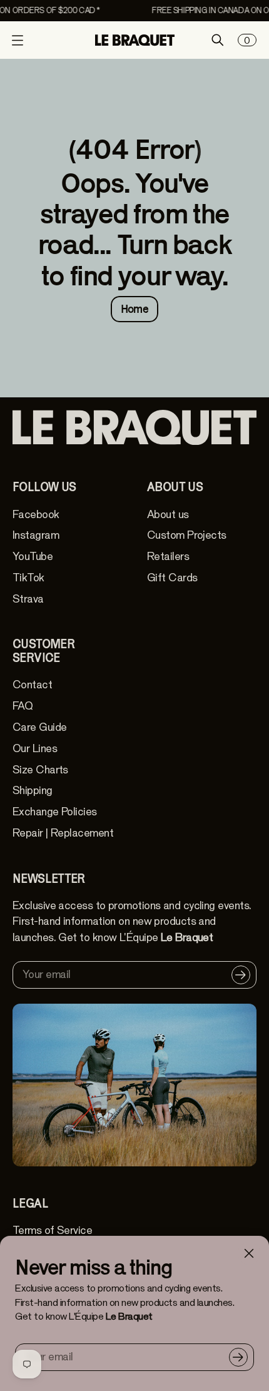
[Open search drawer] (217, 40)
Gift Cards (172, 578)
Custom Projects (186, 535)
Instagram (36, 535)
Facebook (36, 514)
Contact (32, 685)
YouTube (33, 556)
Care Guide (39, 727)
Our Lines (35, 748)
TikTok (28, 578)
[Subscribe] (238, 1357)
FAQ (23, 706)
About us (168, 514)
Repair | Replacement (63, 833)
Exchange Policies (55, 812)
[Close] (249, 1253)
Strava (28, 599)
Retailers (168, 556)
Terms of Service (52, 1230)
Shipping (33, 790)
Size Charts (40, 770)
